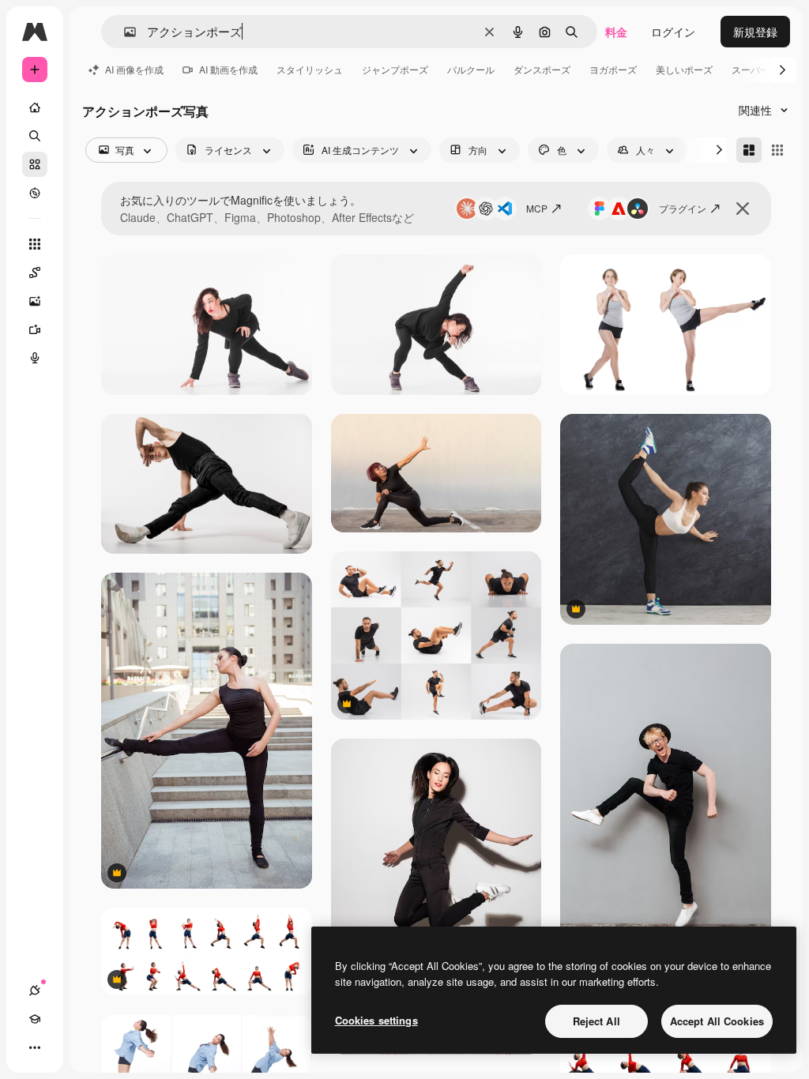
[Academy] (34, 1019)
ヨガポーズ (613, 69)
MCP (536, 208)
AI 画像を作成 (134, 69)
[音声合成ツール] (34, 357)
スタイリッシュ (310, 69)
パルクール (471, 69)
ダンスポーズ (542, 69)
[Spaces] (34, 272)
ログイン (673, 31)
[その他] (34, 1047)
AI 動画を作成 (228, 69)
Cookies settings (376, 1020)
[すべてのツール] (34, 244)
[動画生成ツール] (34, 329)
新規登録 (755, 31)
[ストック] (34, 164)
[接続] (34, 990)
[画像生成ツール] (34, 301)
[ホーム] (34, 107)
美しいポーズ (684, 69)
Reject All (596, 1020)
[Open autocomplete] (123, 32)
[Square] (777, 150)
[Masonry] (749, 150)
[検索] (34, 136)
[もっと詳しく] (34, 192)
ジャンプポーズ (395, 69)
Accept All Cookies (717, 1020)
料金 (616, 31)
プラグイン (682, 208)
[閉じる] (742, 208)
